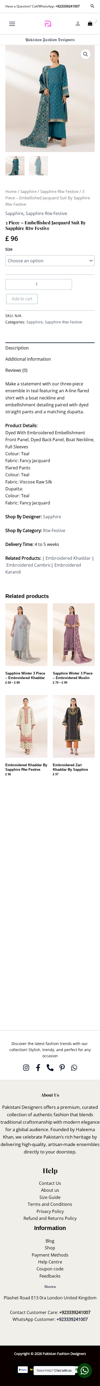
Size (9, 249)
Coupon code (50, 1269)
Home (11, 191)
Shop (50, 1248)
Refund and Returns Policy (50, 1218)
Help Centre (50, 1262)
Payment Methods (50, 1255)
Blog (50, 1241)
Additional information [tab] (28, 359)
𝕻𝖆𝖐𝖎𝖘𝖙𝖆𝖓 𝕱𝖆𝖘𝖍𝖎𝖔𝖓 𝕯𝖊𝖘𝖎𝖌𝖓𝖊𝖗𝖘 (50, 40)
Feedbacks (50, 1276)
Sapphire (28, 191)
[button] (92, 6)
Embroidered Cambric (28, 565)
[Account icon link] (77, 23)
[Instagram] (26, 1067)
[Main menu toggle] (12, 23)
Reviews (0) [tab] (16, 370)
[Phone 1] (50, 1067)
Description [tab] (17, 348)
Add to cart (22, 299)
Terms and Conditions (50, 1204)
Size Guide (50, 1197)
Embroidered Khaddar (68, 558)
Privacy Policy (50, 1211)
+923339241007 (67, 6)
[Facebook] (38, 1067)
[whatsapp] (74, 1067)
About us (50, 1190)
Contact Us (50, 1183)
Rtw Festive (54, 530)
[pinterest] (62, 1067)
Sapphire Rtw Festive (59, 191)
